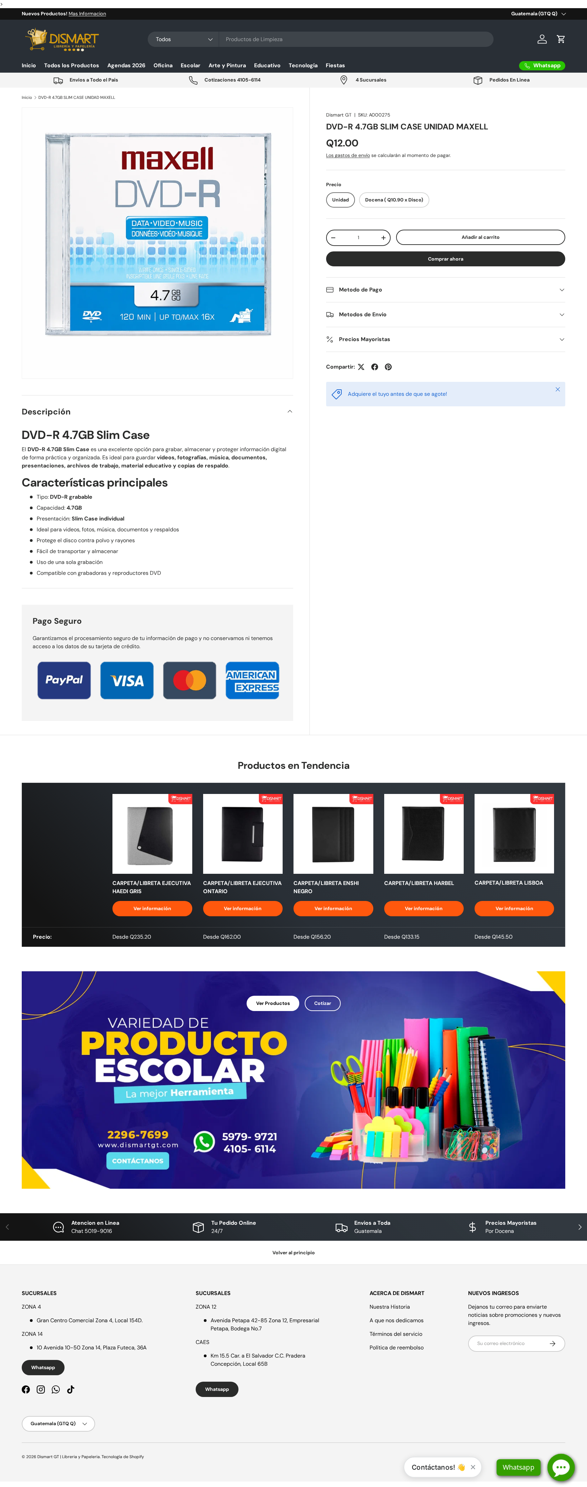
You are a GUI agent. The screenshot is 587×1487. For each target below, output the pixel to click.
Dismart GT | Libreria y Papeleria (68, 1456)
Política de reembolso (397, 1347)
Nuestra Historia (390, 1306)
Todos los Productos (71, 65)
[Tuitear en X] (361, 367)
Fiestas (335, 65)
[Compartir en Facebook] (374, 367)
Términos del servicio (396, 1334)
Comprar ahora (445, 259)
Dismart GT (339, 115)
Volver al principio (293, 1253)
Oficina (163, 65)
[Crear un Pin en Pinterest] (388, 367)
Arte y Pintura (227, 65)
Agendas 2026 (126, 65)
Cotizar (322, 1003)
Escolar (190, 65)
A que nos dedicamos (397, 1320)
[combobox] (321, 39)
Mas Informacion (87, 14)
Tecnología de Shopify (123, 1456)
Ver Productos (273, 1003)
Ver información (152, 908)
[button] (561, 39)
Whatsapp (43, 1367)
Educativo (267, 65)
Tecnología (303, 65)
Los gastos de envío (348, 155)
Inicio (29, 65)
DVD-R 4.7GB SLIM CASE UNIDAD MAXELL (76, 97)
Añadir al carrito (481, 237)
